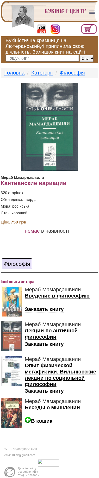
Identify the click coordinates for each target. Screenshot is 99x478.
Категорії (42, 73)
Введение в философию (57, 296)
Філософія (72, 73)
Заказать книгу (44, 309)
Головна (14, 73)
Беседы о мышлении (52, 407)
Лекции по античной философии (51, 334)
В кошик (41, 421)
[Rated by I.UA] (49, 462)
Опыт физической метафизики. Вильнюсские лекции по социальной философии (60, 374)
